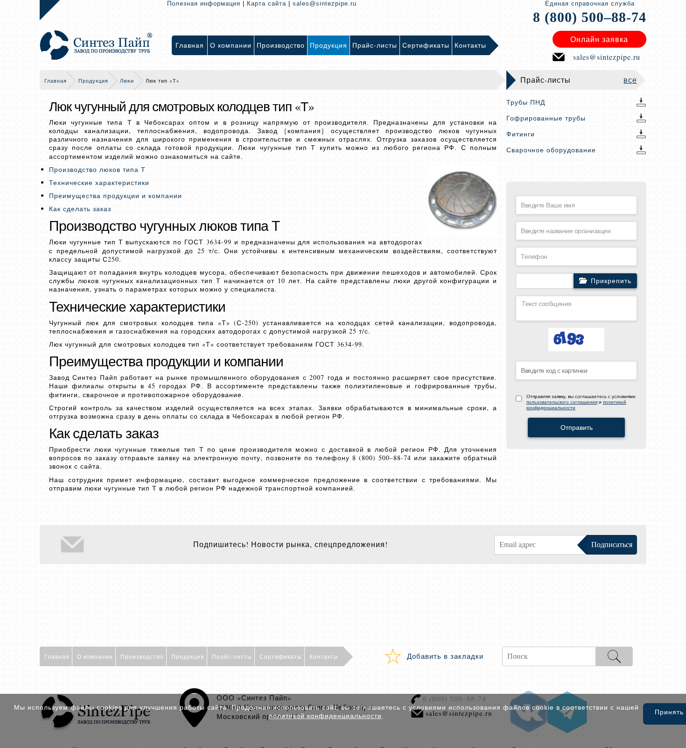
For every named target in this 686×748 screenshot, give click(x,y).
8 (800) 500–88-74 (589, 17)
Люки (127, 80)
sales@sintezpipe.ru (325, 3)
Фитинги (520, 133)
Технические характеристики (99, 182)
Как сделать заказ (80, 208)
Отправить (576, 427)
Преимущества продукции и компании (115, 195)
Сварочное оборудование (551, 149)
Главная (55, 80)
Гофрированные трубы (546, 118)
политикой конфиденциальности (325, 716)
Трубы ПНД (525, 102)
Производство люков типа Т (97, 169)
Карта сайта (266, 3)
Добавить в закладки (445, 656)
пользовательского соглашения (561, 402)
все (630, 80)
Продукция (93, 80)
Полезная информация (203, 3)
